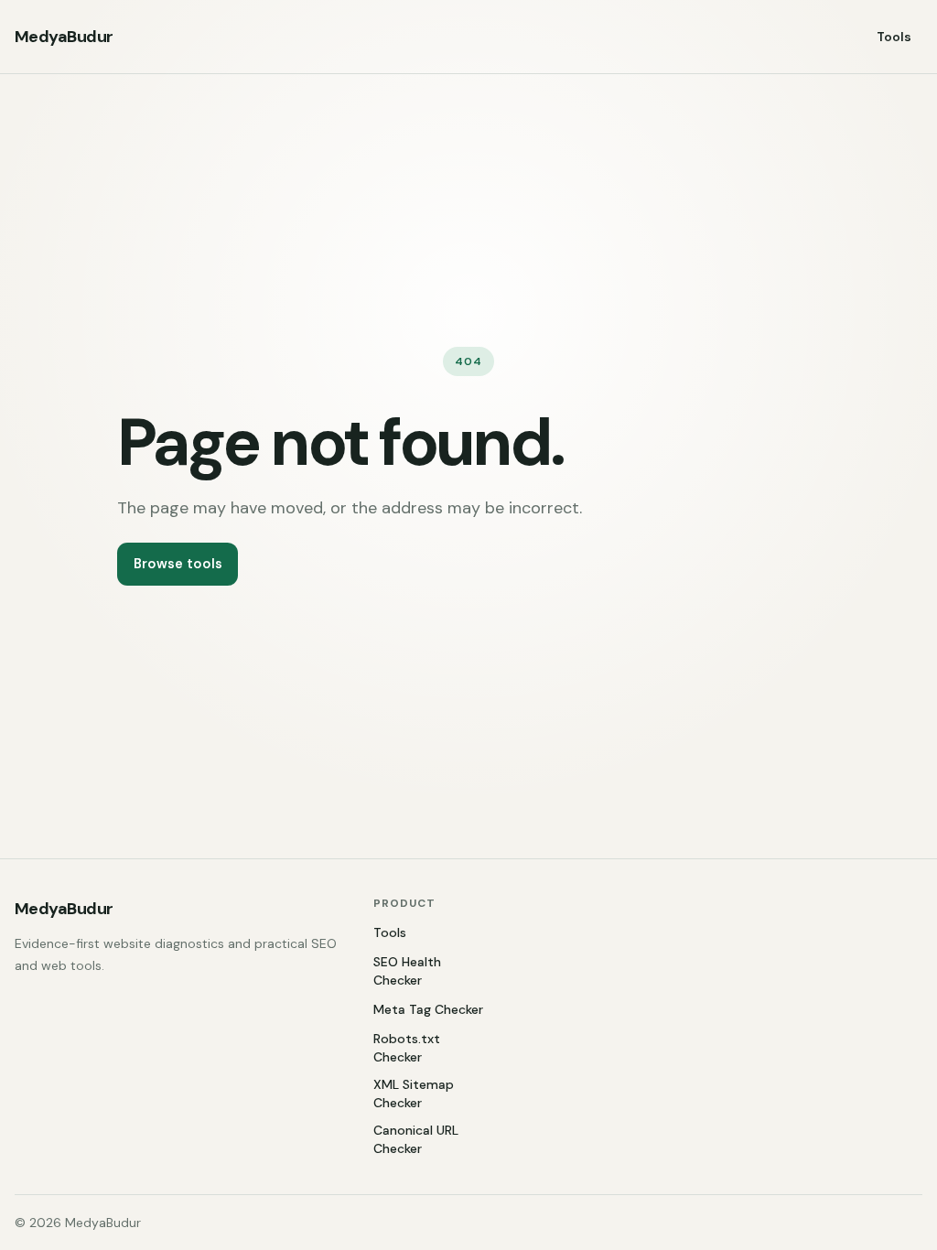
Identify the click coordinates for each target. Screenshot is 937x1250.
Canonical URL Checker (415, 1139)
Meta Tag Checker (428, 1009)
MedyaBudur (64, 37)
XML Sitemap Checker (413, 1093)
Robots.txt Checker (406, 1047)
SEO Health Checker (407, 971)
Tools (894, 36)
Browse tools (178, 564)
